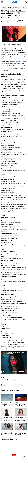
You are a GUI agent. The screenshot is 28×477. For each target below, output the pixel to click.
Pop (12, 380)
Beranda (4, 7)
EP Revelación (5, 380)
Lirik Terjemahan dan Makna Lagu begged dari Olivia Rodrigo (20, 419)
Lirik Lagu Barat (10, 7)
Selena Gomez (18, 380)
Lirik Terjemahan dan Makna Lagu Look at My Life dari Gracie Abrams (20, 405)
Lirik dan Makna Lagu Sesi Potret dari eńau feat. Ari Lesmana (6, 433)
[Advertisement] (14, 466)
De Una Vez (19, 61)
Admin (4, 21)
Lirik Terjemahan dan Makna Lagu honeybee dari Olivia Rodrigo (7, 404)
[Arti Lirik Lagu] (15, 2)
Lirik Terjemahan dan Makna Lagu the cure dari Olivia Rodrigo (20, 433)
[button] (26, 2)
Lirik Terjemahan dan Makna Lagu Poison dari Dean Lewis (6, 419)
